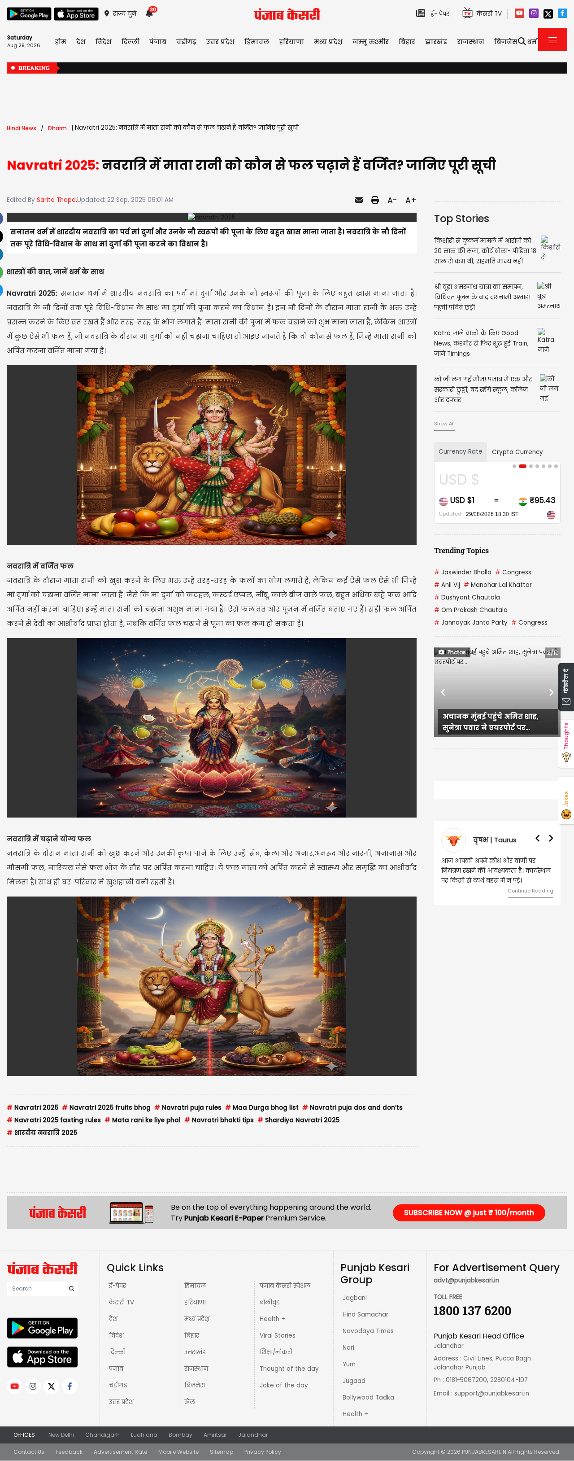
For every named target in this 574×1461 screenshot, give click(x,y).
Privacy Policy (262, 1452)
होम (60, 41)
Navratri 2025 (32, 1107)
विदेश (116, 1335)
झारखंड (436, 41)
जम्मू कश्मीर (370, 41)
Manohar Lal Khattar (498, 585)
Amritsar (215, 1435)
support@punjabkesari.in (491, 1393)
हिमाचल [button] (256, 41)
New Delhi (61, 1435)
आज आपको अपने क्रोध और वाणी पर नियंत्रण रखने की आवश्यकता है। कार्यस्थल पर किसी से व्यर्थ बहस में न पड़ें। (496, 871)
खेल (189, 1402)
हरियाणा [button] (291, 41)
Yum (349, 1364)
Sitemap (221, 1452)
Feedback (69, 1452)
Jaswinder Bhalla (462, 572)
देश (113, 1319)
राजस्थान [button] (470, 41)
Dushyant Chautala (467, 597)
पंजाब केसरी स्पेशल (285, 1286)
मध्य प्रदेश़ (328, 41)
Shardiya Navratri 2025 (298, 1120)
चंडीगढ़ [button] (186, 41)
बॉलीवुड (270, 1302)
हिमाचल (195, 1286)
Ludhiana (144, 1435)
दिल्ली (130, 41)
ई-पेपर (117, 1286)
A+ (411, 200)
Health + (272, 1319)
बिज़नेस (194, 1385)
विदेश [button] (104, 41)
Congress (513, 572)
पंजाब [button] (157, 41)
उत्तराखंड (195, 1352)
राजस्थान (196, 1369)
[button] (443, 692)
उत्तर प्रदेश (220, 41)
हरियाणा (195, 1302)
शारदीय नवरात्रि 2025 (42, 1133)
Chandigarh (102, 1435)
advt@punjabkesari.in (466, 1280)
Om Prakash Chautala (471, 610)
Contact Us (28, 1452)
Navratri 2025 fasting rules (54, 1120)
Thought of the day (289, 1369)
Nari (348, 1347)
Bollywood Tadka (368, 1397)
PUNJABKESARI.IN (484, 1452)
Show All (444, 423)
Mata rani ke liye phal (142, 1120)
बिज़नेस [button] (505, 41)
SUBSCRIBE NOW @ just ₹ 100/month (469, 1212)
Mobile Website (178, 1452)
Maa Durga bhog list (262, 1107)
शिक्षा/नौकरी (276, 1352)
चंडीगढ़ (118, 1385)
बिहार (407, 41)
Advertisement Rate (120, 1452)
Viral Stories (278, 1335)
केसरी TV (121, 1302)
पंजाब (116, 1369)
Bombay (180, 1435)
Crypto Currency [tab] (517, 452)
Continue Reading (530, 890)
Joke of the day (284, 1385)
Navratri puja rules (188, 1107)
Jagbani (355, 1298)
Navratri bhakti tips (219, 1120)
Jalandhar (253, 1435)
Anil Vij (447, 585)
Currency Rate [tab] (461, 451)
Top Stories (461, 218)
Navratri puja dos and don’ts (352, 1107)
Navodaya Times (368, 1331)
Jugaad (354, 1381)
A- (392, 200)
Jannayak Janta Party (471, 622)
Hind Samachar (365, 1314)
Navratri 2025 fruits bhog (106, 1107)
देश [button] (81, 41)
